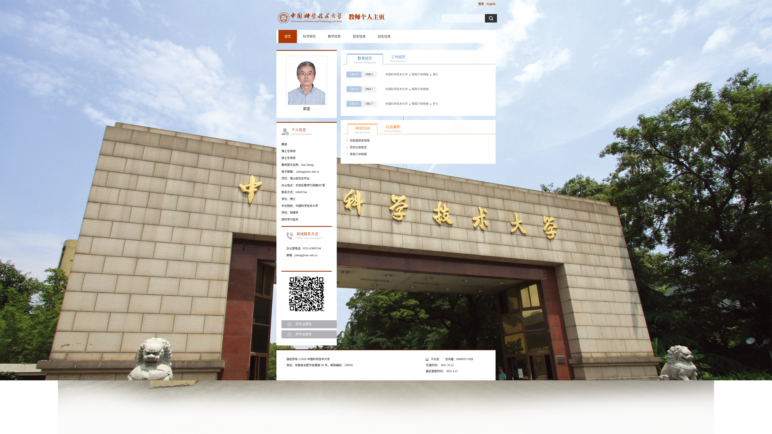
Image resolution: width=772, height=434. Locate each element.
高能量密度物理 (360, 140)
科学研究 (309, 36)
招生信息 (384, 36)
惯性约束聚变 (358, 147)
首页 (287, 36)
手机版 (435, 359)
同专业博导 (304, 324)
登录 (481, 3)
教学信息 (334, 36)
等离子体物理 (358, 154)
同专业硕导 (304, 334)
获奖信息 (359, 36)
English (491, 3)
